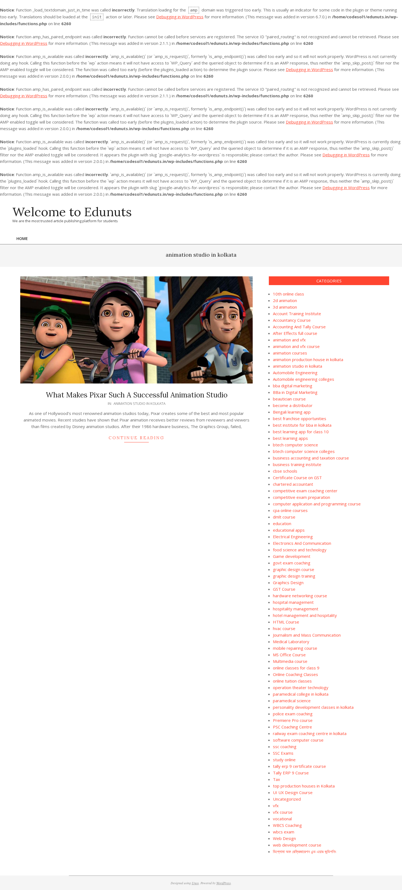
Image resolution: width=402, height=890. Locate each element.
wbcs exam (283, 832)
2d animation (285, 300)
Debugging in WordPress (179, 16)
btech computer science (295, 444)
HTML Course (286, 622)
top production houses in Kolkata (304, 786)
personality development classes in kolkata (313, 707)
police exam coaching (293, 713)
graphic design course (293, 569)
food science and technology (300, 549)
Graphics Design (288, 582)
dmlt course (284, 517)
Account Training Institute (297, 313)
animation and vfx (289, 339)
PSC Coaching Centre (292, 727)
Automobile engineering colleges (303, 379)
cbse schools (285, 471)
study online (284, 759)
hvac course (284, 628)
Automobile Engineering (295, 372)
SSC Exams (283, 753)
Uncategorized (287, 799)
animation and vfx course (296, 346)
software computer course (298, 740)
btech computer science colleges (304, 451)
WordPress (223, 883)
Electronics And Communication (302, 543)
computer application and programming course (317, 504)
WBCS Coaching (287, 825)
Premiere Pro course (293, 720)
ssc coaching (284, 746)
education (282, 523)
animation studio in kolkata (139, 403)
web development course (297, 845)
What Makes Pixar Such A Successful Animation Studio (137, 394)
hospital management (294, 602)
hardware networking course (300, 595)
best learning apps (290, 438)
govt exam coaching (291, 563)
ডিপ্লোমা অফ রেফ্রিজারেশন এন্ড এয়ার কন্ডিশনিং (304, 851)
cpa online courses (290, 510)
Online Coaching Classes (295, 674)
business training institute (297, 464)
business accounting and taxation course (311, 458)
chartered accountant (293, 484)
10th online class (288, 294)
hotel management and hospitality (305, 615)
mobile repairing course (295, 648)
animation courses (290, 353)
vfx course (283, 812)
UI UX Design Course (293, 792)
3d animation (285, 307)
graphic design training (294, 576)
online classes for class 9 (296, 668)
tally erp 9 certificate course (299, 766)
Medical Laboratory (291, 641)
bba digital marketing (292, 385)
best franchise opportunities (299, 418)
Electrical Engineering (293, 536)
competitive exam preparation (301, 497)
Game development (291, 556)
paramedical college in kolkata (300, 694)
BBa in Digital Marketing (295, 392)
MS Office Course (289, 654)
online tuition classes (292, 681)
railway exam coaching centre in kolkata (309, 733)
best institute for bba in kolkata (302, 425)
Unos (195, 883)
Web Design (284, 838)
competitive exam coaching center (305, 490)
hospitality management (295, 608)
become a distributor (293, 405)
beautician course (289, 399)
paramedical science (292, 700)
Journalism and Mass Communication (307, 635)
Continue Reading (136, 437)
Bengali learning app (292, 412)
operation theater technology (300, 687)
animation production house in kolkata (308, 359)
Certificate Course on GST (297, 477)
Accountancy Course (292, 320)
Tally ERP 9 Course (291, 772)
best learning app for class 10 (301, 431)
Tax (276, 779)
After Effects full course (295, 333)
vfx (276, 805)
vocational (282, 818)
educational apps (289, 530)
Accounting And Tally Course (299, 326)
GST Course (284, 589)
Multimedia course (290, 661)
